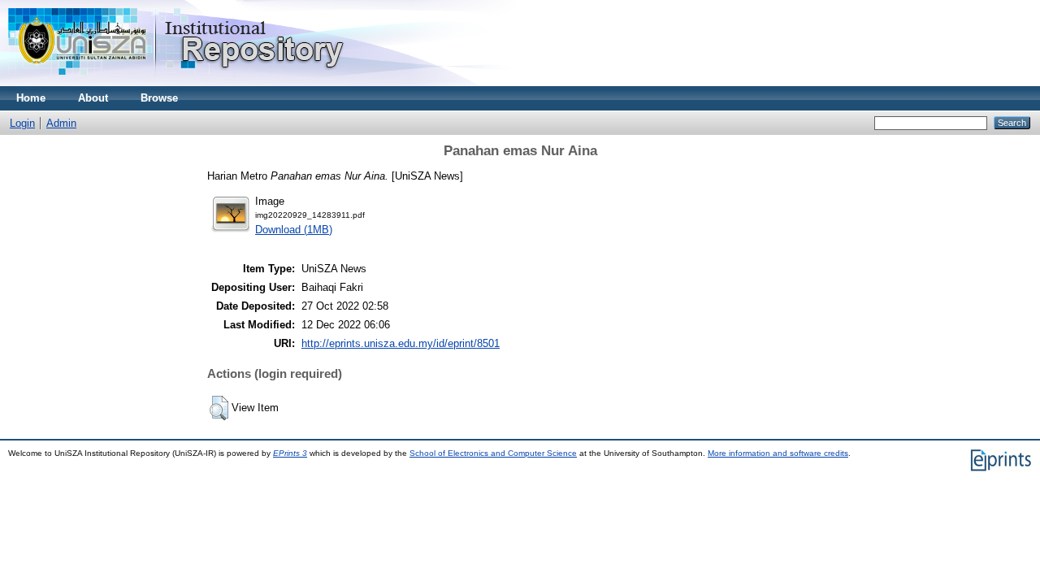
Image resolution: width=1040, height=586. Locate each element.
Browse (159, 98)
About (93, 98)
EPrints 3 (290, 453)
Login (22, 123)
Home (31, 98)
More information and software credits (778, 453)
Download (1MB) (293, 230)
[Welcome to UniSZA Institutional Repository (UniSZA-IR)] (177, 82)
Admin (61, 123)
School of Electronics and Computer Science (493, 453)
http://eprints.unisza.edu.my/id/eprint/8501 (400, 343)
